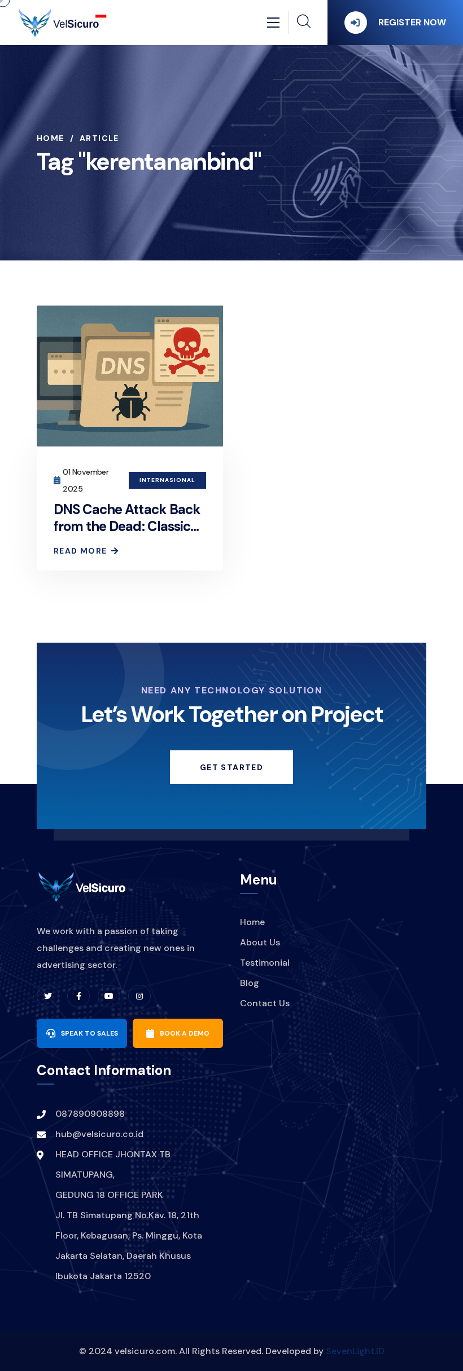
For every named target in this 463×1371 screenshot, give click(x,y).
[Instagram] (139, 996)
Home (50, 138)
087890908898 (90, 1114)
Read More (80, 551)
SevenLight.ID (355, 1351)
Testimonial (265, 962)
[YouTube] (109, 996)
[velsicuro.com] (62, 22)
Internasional (167, 480)
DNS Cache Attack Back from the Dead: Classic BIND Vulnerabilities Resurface (127, 535)
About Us (260, 942)
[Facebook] (78, 996)
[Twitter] (48, 996)
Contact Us (265, 1003)
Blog (249, 983)
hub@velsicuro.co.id (99, 1134)
